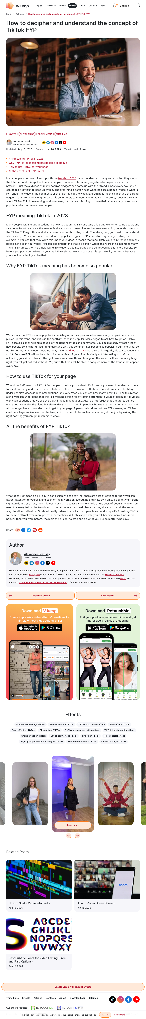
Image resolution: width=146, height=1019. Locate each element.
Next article (107, 595)
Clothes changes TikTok (113, 741)
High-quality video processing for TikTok (42, 741)
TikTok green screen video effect (82, 730)
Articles (72, 5)
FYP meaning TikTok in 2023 (26, 158)
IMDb (123, 578)
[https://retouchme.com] (42, 1008)
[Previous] (68, 835)
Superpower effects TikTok (82, 741)
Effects (62, 5)
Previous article (41, 595)
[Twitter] (29, 530)
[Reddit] (40, 530)
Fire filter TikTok (90, 735)
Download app (78, 998)
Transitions (51, 5)
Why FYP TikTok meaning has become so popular (38, 162)
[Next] (77, 835)
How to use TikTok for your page (28, 166)
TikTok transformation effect (119, 730)
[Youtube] (136, 999)
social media (45, 134)
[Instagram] (120, 999)
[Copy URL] (17, 530)
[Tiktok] (112, 999)
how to (12, 134)
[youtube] (53, 563)
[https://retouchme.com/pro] (70, 1008)
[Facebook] (23, 530)
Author (82, 5)
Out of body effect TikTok (63, 735)
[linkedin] (32, 563)
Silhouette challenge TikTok (30, 724)
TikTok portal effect (114, 735)
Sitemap (93, 998)
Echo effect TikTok (119, 724)
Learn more (30, 818)
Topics (39, 5)
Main (8, 14)
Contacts (93, 5)
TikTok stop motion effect (91, 724)
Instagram (34, 574)
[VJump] (17, 5)
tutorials (61, 134)
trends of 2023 (67, 178)
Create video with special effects (73, 986)
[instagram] (37, 563)
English (124, 5)
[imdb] (26, 563)
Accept (105, 1015)
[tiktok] (48, 563)
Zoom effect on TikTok (61, 724)
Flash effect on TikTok (23, 730)
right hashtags (78, 350)
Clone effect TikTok (50, 730)
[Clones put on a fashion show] (26, 670)
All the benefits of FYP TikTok (26, 171)
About (103, 5)
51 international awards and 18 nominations (43, 582)
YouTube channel (114, 574)
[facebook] (42, 563)
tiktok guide (27, 134)
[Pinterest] (35, 530)
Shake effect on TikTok (33, 735)
